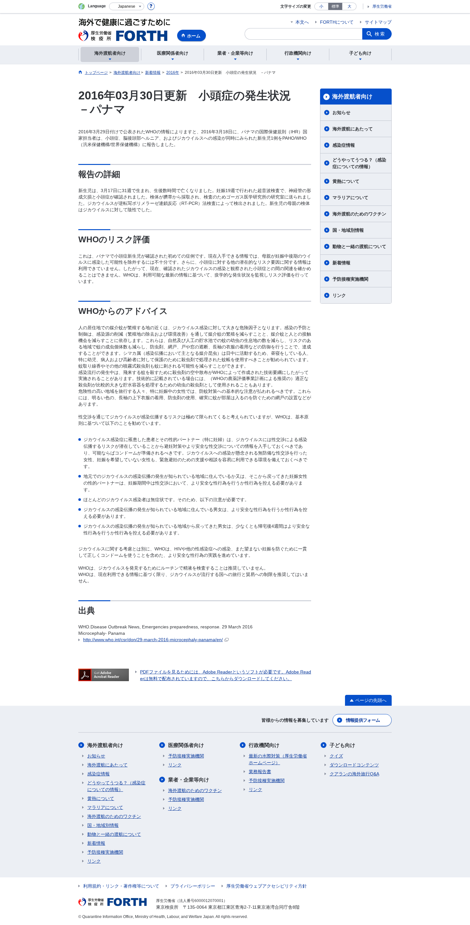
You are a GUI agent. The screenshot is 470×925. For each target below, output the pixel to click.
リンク (339, 295)
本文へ (302, 22)
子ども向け (342, 745)
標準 (335, 6)
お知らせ (341, 112)
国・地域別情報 (348, 230)
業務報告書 (260, 771)
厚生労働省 (382, 6)
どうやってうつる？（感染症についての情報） (359, 163)
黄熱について (346, 181)
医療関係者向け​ (186, 745)
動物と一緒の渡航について (359, 246)
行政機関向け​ (264, 745)
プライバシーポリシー (192, 886)
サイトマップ (378, 22)
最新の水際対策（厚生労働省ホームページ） (278, 759)
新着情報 (341, 262)
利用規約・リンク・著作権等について (121, 886)
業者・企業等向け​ (188, 779)
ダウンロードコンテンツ (354, 764)
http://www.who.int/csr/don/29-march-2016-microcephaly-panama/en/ (153, 639)
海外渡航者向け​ (352, 96)
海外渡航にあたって (353, 128)
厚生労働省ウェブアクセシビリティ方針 (266, 886)
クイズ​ (336, 755)
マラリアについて (350, 197)
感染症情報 (344, 145)
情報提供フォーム (363, 720)
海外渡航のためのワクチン (359, 213)
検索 (380, 33)
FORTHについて (337, 22)
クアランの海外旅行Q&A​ (354, 773)
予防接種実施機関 (350, 279)
